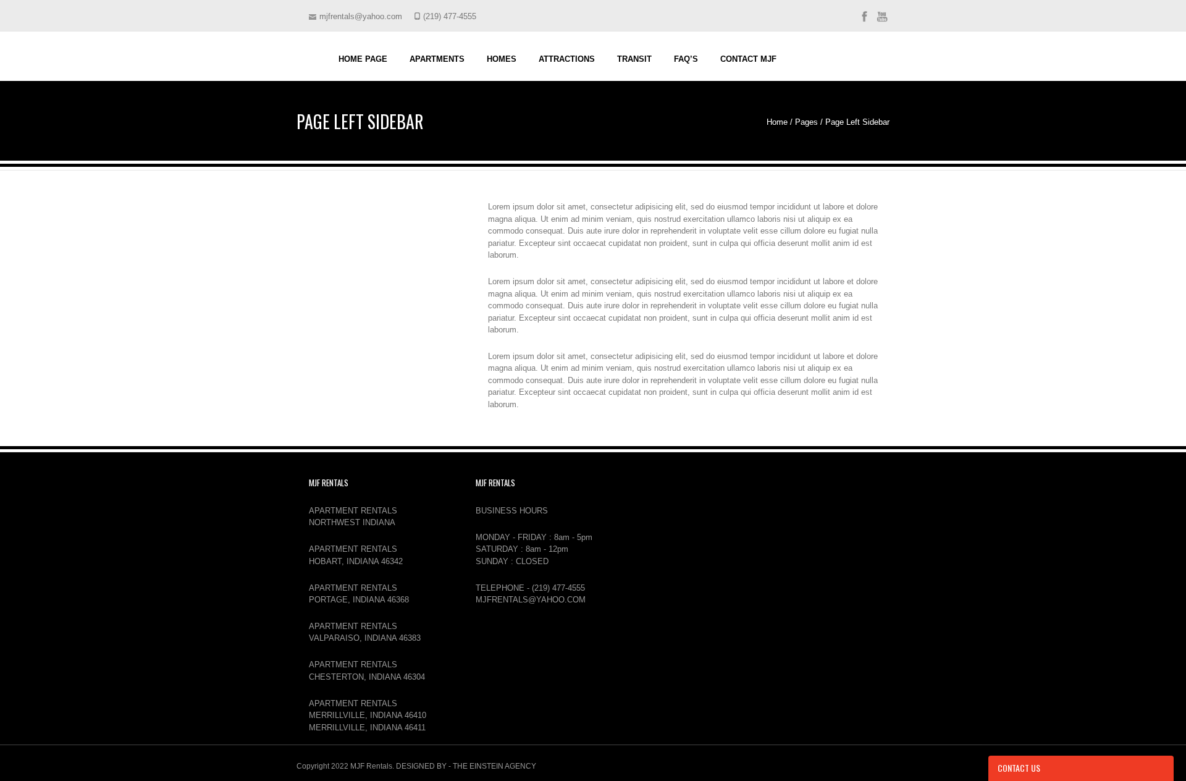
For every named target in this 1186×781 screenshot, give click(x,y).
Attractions (567, 59)
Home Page (363, 59)
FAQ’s (686, 59)
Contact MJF (748, 59)
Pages (806, 122)
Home (777, 122)
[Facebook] (864, 21)
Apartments (437, 59)
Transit (634, 59)
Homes (501, 59)
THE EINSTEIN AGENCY (494, 766)
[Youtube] (882, 21)
